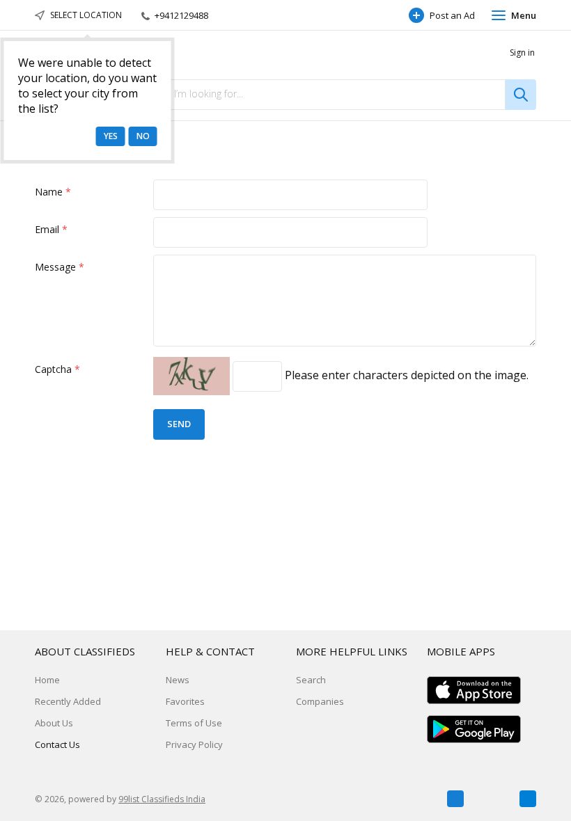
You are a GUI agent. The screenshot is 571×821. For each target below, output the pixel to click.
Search (311, 679)
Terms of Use (194, 723)
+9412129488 (180, 15)
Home (47, 679)
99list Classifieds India (161, 799)
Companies (320, 701)
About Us (54, 723)
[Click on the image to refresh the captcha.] (191, 376)
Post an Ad (452, 15)
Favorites (185, 701)
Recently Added (68, 701)
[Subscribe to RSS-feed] (527, 798)
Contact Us (57, 744)
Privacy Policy (194, 744)
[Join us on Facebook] (455, 798)
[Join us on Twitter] (491, 798)
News (177, 679)
